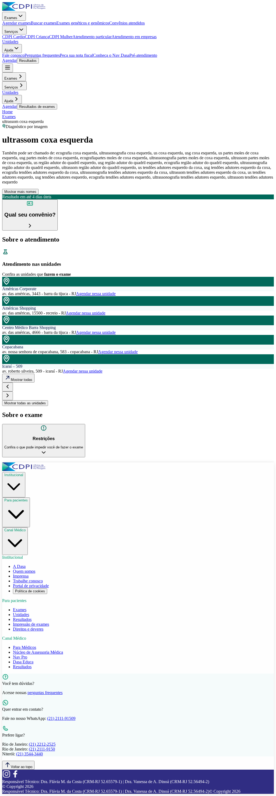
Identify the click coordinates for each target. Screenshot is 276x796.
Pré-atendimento (143, 55)
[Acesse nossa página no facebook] (15, 776)
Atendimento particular (92, 36)
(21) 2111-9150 (42, 749)
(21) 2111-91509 (61, 718)
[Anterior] (7, 387)
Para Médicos (24, 647)
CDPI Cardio (13, 36)
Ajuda (8, 50)
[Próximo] (7, 395)
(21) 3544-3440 (29, 754)
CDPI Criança (37, 36)
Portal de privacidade (31, 585)
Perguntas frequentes (42, 55)
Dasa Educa (23, 662)
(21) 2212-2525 (42, 744)
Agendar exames (16, 23)
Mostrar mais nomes (20, 192)
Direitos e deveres (28, 629)
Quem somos (24, 571)
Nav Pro (20, 657)
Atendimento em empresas (134, 36)
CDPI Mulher (61, 36)
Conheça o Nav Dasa (111, 55)
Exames (10, 18)
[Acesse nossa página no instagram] (6, 776)
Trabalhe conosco (28, 581)
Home (7, 111)
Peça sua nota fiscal (76, 55)
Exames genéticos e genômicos (82, 23)
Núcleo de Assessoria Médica (38, 652)
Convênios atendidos (127, 23)
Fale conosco (13, 55)
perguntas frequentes (45, 692)
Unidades (10, 41)
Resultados (28, 61)
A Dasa (19, 566)
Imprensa (21, 576)
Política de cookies (30, 591)
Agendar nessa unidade (96, 293)
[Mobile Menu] (7, 67)
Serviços (11, 32)
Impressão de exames (31, 624)
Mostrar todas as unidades (25, 403)
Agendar (9, 60)
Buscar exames (43, 23)
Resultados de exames (37, 107)
